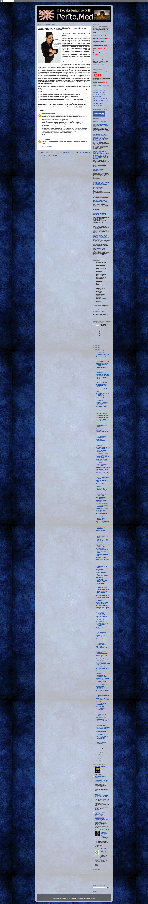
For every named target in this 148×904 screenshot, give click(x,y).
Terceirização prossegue (102, 589)
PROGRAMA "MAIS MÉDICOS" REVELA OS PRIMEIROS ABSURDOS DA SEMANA (101, 213)
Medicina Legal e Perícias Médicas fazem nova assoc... (102, 536)
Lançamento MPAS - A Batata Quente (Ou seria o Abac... (103, 663)
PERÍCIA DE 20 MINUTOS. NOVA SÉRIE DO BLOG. (102, 699)
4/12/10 (43, 134)
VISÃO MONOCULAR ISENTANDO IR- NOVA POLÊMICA (102, 461)
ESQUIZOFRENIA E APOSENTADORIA (98, 170)
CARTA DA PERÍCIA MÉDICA (100, 91)
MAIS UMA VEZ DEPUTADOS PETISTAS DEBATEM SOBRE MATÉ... (102, 550)
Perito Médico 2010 (101, 557)
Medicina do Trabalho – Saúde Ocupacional (101, 777)
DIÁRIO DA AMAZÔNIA (99, 248)
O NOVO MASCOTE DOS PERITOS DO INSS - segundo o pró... (102, 436)
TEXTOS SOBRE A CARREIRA (100, 100)
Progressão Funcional (102, 410)
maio (97, 758)
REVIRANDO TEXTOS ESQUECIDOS (101, 501)
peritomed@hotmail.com (99, 311)
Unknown (44, 139)
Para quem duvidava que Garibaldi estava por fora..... (102, 523)
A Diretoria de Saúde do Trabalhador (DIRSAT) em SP (102, 566)
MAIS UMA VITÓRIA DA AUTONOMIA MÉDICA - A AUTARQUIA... (103, 505)
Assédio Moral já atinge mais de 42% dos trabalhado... (102, 742)
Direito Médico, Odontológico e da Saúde (101, 795)
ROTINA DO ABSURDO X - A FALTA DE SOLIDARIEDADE (102, 545)
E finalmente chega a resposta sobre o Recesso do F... (101, 399)
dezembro (99, 351)
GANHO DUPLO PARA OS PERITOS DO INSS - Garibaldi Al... (102, 632)
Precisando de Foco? (101, 717)
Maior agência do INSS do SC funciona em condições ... (102, 527)
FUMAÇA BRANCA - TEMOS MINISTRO (101, 676)
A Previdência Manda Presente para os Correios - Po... (101, 618)
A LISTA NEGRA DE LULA (102, 354)
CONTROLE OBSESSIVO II (102, 415)
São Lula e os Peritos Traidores (101, 378)
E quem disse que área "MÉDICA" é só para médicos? (102, 672)
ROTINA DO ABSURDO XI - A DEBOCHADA (103, 514)
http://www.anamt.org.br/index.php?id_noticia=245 (75, 61)
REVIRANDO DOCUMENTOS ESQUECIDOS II (100, 441)
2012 (96, 345)
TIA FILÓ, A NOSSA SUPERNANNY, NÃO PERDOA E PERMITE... (102, 452)
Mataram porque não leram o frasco (101, 656)
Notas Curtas (99, 577)
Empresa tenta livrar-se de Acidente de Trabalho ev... (103, 728)
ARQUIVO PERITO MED (99, 92)
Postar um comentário (46, 146)
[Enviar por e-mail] (75, 107)
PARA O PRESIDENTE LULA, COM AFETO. (101, 381)
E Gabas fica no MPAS (102, 508)
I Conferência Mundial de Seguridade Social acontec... (102, 721)
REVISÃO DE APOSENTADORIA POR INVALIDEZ (102, 432)
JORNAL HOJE (97, 225)
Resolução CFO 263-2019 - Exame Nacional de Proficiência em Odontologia (102, 798)
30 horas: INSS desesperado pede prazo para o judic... (101, 489)
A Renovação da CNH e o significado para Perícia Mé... (102, 609)
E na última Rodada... (101, 666)
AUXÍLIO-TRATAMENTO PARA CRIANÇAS (102, 603)
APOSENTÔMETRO (98, 103)
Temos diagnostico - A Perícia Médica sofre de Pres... (102, 695)
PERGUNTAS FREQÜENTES (100, 96)
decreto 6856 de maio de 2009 (46, 77)
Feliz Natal (98, 428)
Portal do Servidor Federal (102, 829)
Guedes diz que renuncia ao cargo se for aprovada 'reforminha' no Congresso (104, 834)
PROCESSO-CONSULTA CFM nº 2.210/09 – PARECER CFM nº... (102, 733)
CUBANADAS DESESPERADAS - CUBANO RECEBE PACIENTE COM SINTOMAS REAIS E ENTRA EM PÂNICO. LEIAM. (101, 199)
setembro (98, 750)
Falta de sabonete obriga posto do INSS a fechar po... (102, 390)
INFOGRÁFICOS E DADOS (100, 98)
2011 (96, 347)
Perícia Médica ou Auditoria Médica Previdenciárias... (101, 703)
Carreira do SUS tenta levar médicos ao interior (101, 485)
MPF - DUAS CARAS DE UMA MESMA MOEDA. (102, 473)
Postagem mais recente (46, 152)
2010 (96, 349)
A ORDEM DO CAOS (101, 583)
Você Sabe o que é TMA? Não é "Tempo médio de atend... (103, 420)
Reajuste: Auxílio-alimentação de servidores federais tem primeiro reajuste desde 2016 (101, 816)
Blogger (93, 898)
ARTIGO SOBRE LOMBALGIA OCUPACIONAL (100, 613)
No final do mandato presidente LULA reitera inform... (102, 385)
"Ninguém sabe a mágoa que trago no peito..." (102, 372)
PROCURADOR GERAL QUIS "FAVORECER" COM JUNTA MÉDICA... (102, 574)
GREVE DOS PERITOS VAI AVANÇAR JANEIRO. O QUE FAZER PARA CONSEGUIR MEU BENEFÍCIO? (101, 237)
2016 (96, 337)
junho (98, 756)
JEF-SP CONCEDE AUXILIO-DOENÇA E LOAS (101, 714)
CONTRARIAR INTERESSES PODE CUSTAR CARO (101, 580)
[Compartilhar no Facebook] (80, 107)
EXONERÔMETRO (98, 105)
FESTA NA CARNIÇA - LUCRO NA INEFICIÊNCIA (101, 709)
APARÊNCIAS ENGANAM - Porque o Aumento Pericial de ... (102, 599)
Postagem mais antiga (82, 152)
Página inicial (64, 152)
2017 (96, 335)
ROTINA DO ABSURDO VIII (102, 595)
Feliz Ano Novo (100, 352)
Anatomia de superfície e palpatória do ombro (104, 852)
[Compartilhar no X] (78, 107)
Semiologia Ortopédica (101, 848)
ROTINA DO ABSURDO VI (102, 621)
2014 (96, 341)
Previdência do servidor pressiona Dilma (102, 725)
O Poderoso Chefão (101, 563)
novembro (99, 746)
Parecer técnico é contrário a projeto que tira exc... (102, 532)
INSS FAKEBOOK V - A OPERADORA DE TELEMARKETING (101, 643)
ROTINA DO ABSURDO (99, 94)
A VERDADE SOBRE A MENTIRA (101, 368)
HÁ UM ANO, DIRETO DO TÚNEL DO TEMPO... (102, 691)
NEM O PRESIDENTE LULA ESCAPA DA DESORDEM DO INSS (103, 477)
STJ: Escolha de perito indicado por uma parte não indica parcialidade (101, 780)
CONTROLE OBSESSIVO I (102, 417)
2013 (96, 343)
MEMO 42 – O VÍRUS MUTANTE (101, 511)
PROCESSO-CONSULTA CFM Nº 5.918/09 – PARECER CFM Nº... (102, 737)
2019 (96, 331)
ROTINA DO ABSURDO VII (102, 605)
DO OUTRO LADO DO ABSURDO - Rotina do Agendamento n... (102, 456)
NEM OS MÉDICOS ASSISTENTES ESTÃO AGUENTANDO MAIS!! (102, 648)
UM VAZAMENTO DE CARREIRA (101, 498)
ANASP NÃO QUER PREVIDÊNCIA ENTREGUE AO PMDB (102, 683)
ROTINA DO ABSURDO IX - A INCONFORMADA (103, 586)
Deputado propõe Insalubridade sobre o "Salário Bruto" (102, 494)
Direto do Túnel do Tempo (103, 467)
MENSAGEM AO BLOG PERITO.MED (102, 465)
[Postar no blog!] (77, 107)
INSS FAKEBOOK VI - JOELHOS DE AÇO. (101, 413)
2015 (96, 339)
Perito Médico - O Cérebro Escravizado (102, 679)
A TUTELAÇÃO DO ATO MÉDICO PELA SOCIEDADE (102, 518)
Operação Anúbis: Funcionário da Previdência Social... (102, 687)
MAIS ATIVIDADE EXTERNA (100, 628)
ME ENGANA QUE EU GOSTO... (101, 407)
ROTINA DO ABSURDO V (102, 668)
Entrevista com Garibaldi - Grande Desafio (103, 636)
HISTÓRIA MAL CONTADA (100, 124)
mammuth (79, 898)
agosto (98, 752)
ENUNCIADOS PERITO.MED (100, 102)
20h (107, 314)
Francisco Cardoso (47, 113)
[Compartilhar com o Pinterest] (81, 107)
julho (97, 754)
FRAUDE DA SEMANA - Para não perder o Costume (102, 592)
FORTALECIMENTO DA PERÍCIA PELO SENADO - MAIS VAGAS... (102, 541)
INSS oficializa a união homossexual (102, 470)
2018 (96, 333)
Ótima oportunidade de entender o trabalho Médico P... (102, 425)
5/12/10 (43, 143)
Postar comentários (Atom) (50, 155)
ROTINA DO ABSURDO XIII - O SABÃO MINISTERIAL (102, 394)
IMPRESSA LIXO (100, 706)
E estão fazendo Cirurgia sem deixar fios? (102, 659)
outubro (98, 748)
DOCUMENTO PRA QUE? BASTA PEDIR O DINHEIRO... (102, 624)
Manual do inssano (100, 766)
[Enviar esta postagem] (72, 106)
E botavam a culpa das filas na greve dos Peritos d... (102, 403)
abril (97, 760)
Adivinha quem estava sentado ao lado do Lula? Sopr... (102, 364)
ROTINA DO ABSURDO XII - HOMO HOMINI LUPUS (103, 448)
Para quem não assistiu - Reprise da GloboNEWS (102, 360)
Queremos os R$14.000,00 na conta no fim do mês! (103, 375)
